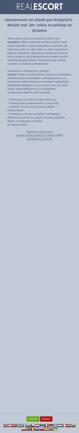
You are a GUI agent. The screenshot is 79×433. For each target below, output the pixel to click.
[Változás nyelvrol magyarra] (60, 425)
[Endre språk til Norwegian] (15, 425)
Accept (33, 418)
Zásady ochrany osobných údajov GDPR (39, 135)
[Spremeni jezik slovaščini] (42, 429)
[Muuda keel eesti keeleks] (42, 425)
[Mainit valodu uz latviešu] (69, 425)
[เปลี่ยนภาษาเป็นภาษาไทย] (51, 429)
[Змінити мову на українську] (56, 429)
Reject (46, 418)
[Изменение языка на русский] (37, 429)
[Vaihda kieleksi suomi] (24, 425)
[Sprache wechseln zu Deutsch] (51, 425)
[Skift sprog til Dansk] (10, 425)
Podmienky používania (40, 131)
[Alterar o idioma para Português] (28, 429)
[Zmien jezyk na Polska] (24, 429)
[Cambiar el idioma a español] (46, 429)
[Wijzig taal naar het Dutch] (37, 425)
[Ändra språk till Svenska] (19, 425)
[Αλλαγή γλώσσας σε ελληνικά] (56, 425)
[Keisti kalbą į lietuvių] (74, 425)
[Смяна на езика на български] (28, 425)
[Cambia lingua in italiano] (65, 425)
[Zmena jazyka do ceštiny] (33, 425)
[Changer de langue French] (46, 425)
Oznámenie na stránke (39, 139)
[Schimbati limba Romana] (33, 429)
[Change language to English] (6, 425)
